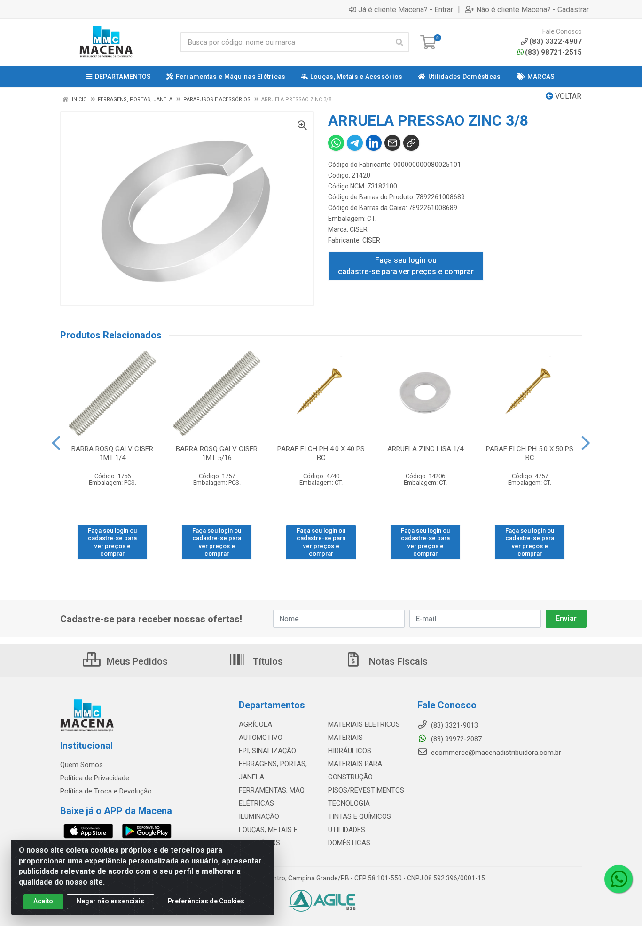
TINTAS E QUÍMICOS (359, 816)
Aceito (43, 901)
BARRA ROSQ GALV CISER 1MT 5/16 (217, 453)
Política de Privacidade (94, 778)
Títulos (267, 661)
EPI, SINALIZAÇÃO (267, 750)
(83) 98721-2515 (553, 52)
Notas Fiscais (397, 661)
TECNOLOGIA (349, 803)
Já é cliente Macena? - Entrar (405, 9)
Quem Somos (81, 765)
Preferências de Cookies (206, 901)
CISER (359, 229)
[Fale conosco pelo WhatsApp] (618, 879)
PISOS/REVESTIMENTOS (366, 790)
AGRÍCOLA (255, 724)
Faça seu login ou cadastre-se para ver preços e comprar (406, 266)
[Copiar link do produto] (411, 143)
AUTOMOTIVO (260, 737)
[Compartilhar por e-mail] (392, 143)
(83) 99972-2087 (455, 739)
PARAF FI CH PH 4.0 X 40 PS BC (321, 453)
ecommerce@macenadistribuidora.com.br (495, 752)
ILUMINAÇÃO (259, 816)
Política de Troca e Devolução (106, 791)
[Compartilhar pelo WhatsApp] (336, 143)
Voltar (567, 96)
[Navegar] (56, 443)
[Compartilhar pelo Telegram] (355, 143)
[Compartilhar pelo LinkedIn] (374, 143)
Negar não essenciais (110, 901)
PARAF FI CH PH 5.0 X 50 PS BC (529, 453)
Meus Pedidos (136, 661)
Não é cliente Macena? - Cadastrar (532, 9)
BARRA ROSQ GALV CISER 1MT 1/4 (112, 453)
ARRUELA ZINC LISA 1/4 (425, 449)
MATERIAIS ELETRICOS (364, 724)
